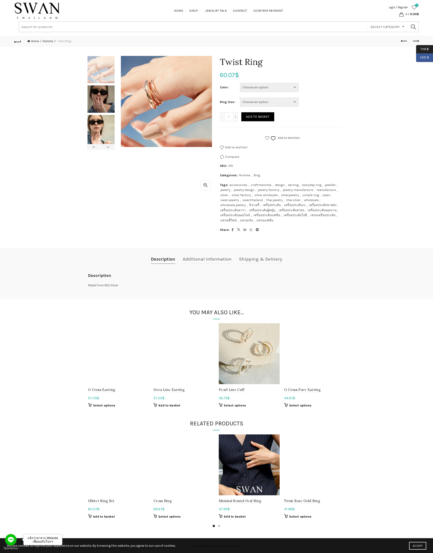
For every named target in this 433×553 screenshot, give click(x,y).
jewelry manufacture (298, 190)
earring (293, 185)
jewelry (225, 190)
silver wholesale (266, 195)
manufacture (326, 190)
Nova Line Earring (168, 390)
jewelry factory (268, 190)
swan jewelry (229, 200)
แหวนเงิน (246, 220)
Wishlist (416, 5)
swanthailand (252, 200)
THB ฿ (422, 49)
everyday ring (311, 185)
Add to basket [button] (169, 405)
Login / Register (398, 7)
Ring (256, 175)
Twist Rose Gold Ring (302, 501)
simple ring (310, 195)
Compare (232, 157)
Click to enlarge (205, 185)
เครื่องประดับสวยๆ (291, 210)
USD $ (424, 57)
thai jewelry (274, 200)
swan (326, 195)
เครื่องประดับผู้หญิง (262, 210)
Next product (415, 41)
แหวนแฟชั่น (264, 220)
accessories (238, 185)
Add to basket (257, 117)
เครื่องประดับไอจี (295, 215)
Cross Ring (162, 501)
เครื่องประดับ (272, 205)
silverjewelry (290, 195)
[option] (101, 70)
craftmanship (261, 185)
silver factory (241, 195)
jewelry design (244, 190)
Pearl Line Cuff (232, 390)
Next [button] (108, 147)
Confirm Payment (268, 11)
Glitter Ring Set (101, 501)
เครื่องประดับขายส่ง (322, 205)
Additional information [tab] (207, 259)
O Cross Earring (101, 390)
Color (224, 87)
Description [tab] (163, 259)
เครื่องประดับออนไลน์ (235, 215)
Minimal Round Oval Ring (240, 501)
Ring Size (227, 102)
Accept (418, 545)
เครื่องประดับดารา (233, 210)
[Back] (17, 41)
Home (178, 11)
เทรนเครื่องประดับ (323, 215)
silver (224, 195)
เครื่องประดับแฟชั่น (266, 215)
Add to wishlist (236, 147)
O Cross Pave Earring (302, 390)
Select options (104, 405)
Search (413, 27)
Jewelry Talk (216, 11)
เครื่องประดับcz (295, 205)
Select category (385, 27)
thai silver (293, 200)
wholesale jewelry (233, 205)
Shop (193, 11)
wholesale (311, 200)
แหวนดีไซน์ (228, 220)
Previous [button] (94, 147)
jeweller (330, 185)
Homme (48, 41)
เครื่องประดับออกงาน (322, 210)
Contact (240, 11)
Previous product (404, 41)
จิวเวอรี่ (254, 205)
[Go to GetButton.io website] (11, 548)
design (280, 185)
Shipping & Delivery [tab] (260, 259)
